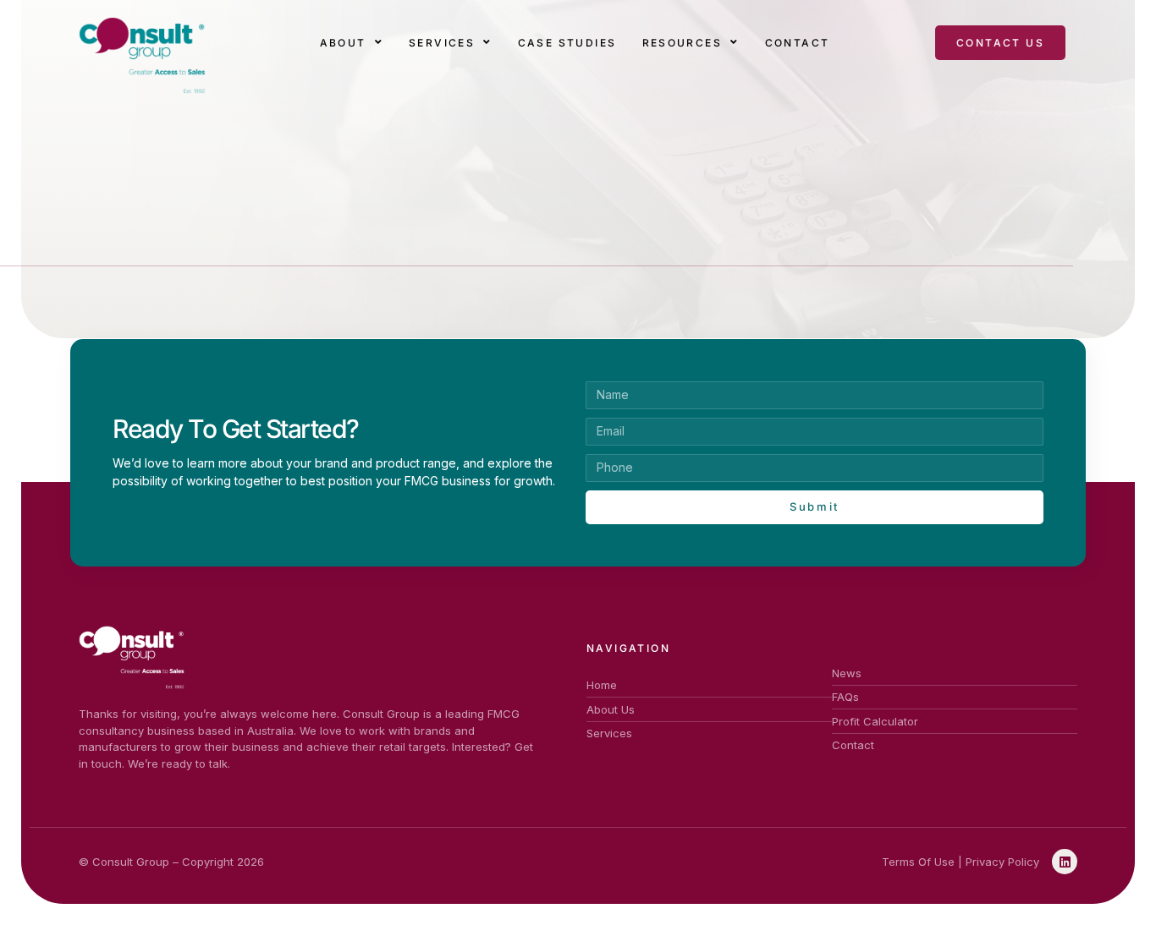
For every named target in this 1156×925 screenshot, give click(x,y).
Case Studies (567, 42)
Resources (682, 42)
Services (442, 42)
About (343, 42)
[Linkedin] (1064, 861)
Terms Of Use (918, 861)
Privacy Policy (1002, 861)
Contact (797, 42)
